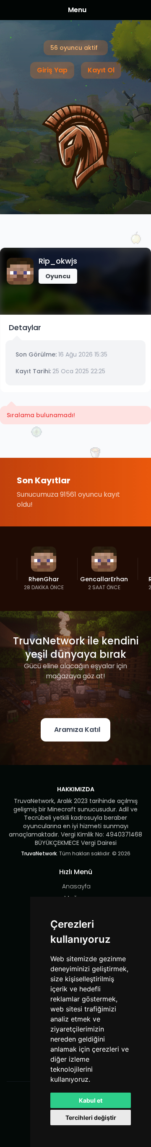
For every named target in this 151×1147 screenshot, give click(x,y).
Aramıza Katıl (77, 729)
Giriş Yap (52, 70)
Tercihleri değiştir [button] (90, 1117)
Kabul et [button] (90, 1100)
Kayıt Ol (101, 70)
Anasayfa (76, 886)
